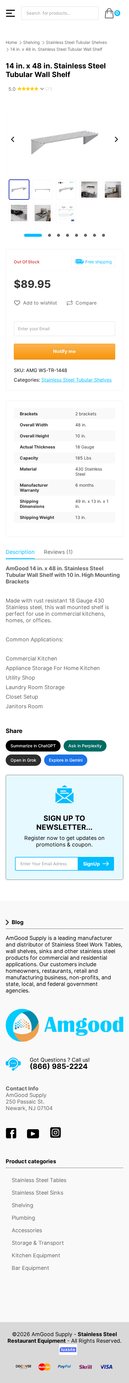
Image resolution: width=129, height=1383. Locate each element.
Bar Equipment (30, 1268)
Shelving (31, 42)
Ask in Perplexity (85, 745)
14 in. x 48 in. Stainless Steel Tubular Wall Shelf (56, 49)
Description (20, 552)
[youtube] (33, 1136)
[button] (13, 139)
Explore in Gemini (65, 760)
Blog (17, 922)
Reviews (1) (58, 552)
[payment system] (64, 1370)
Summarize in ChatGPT (33, 745)
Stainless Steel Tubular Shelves (76, 42)
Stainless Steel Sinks (37, 1193)
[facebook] (12, 1136)
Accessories (27, 1230)
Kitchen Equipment (36, 1255)
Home (11, 42)
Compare (86, 303)
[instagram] (56, 1136)
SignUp (91, 864)
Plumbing (23, 1218)
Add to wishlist (40, 303)
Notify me (64, 351)
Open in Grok (23, 760)
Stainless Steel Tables (39, 1180)
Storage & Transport (38, 1243)
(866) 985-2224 (59, 1066)
